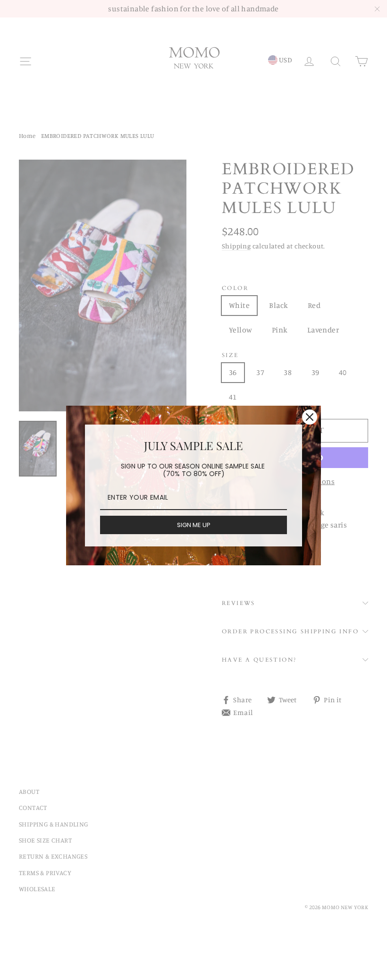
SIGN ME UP (193, 524)
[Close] (309, 417)
